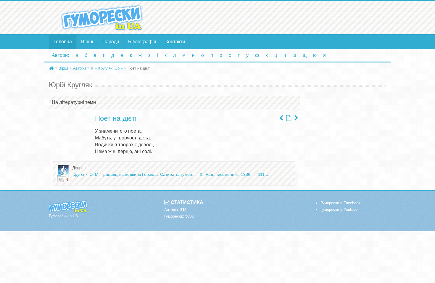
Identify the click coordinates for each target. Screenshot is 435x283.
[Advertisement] (275, 17)
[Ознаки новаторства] (281, 118)
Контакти (175, 41)
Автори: (60, 55)
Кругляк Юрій (110, 68)
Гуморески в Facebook (340, 203)
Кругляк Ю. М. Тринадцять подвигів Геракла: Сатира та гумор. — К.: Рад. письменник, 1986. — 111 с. (170, 174)
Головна (63, 41)
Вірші (87, 41)
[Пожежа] (296, 118)
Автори (79, 68)
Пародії (110, 41)
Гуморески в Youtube (338, 209)
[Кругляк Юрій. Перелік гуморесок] (288, 118)
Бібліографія (142, 41)
